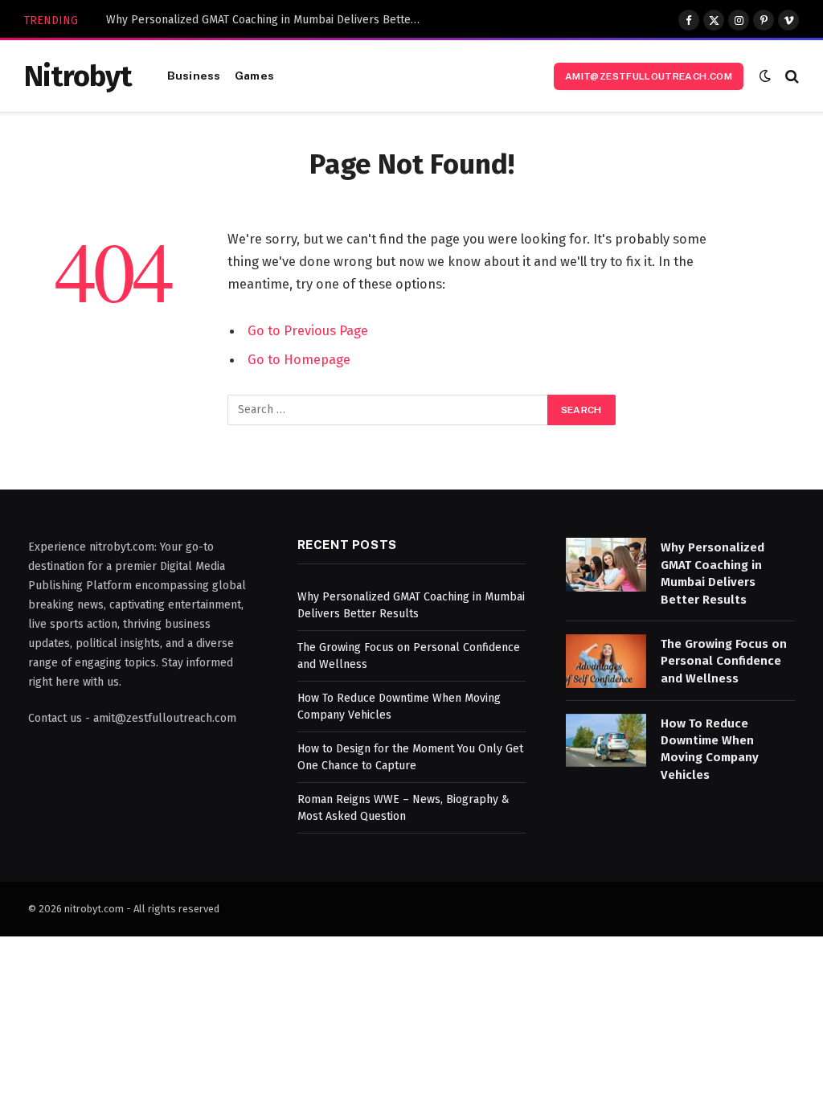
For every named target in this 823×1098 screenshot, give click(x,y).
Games (254, 75)
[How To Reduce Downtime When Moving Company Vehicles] (606, 741)
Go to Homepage (299, 359)
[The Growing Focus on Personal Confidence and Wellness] (606, 661)
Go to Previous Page (308, 330)
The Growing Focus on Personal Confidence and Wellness (724, 661)
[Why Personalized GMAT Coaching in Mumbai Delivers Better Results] (606, 565)
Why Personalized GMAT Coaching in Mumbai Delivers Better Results (267, 20)
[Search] (790, 76)
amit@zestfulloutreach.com (648, 76)
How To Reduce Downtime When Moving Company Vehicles (710, 749)
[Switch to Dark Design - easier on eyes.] (765, 76)
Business (193, 75)
